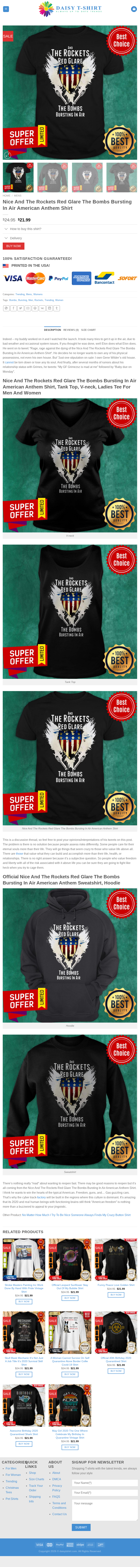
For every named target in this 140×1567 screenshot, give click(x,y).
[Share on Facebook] (13, 308)
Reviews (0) (71, 330)
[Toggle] (6, 229)
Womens (38, 294)
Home (6, 195)
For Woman (13, 1474)
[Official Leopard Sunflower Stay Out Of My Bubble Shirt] (70, 1260)
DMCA (56, 1479)
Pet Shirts (12, 1498)
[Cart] (134, 9)
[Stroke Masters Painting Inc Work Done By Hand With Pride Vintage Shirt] (24, 1260)
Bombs (13, 300)
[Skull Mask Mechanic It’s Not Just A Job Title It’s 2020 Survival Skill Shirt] (24, 1332)
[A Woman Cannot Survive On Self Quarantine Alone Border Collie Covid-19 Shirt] (70, 1332)
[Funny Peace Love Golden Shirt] (116, 1260)
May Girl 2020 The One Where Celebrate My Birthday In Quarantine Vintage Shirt (70, 1434)
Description (52, 330)
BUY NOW (13, 246)
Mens (17, 195)
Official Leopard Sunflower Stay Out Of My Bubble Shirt (70, 1287)
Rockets (38, 300)
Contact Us (59, 1514)
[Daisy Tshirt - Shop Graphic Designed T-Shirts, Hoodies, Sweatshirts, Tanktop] (70, 9)
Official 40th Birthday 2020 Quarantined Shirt (116, 1359)
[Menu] (6, 9)
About (56, 1472)
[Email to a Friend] (28, 308)
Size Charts (36, 1479)
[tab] (52, 330)
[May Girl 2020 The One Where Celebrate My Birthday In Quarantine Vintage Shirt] (70, 1405)
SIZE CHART (88, 330)
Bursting (22, 300)
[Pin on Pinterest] (35, 308)
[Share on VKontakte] (42, 308)
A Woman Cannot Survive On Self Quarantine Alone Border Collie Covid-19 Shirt (69, 1361)
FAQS (56, 1496)
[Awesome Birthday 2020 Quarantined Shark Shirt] (24, 1405)
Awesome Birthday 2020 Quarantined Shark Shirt (24, 1432)
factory (41, 1197)
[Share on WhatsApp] (6, 308)
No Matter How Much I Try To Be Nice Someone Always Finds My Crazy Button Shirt (76, 1215)
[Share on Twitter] (20, 308)
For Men (11, 1468)
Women (59, 300)
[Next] (130, 92)
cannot (9, 362)
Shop (32, 1472)
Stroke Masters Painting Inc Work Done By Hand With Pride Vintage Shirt (24, 1288)
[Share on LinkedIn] (49, 308)
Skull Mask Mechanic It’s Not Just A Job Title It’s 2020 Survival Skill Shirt (24, 1361)
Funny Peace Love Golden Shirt (116, 1285)
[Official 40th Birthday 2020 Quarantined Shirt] (116, 1332)
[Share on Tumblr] (56, 308)
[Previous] (10, 92)
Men (30, 300)
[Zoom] (7, 155)
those (19, 853)
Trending (20, 294)
